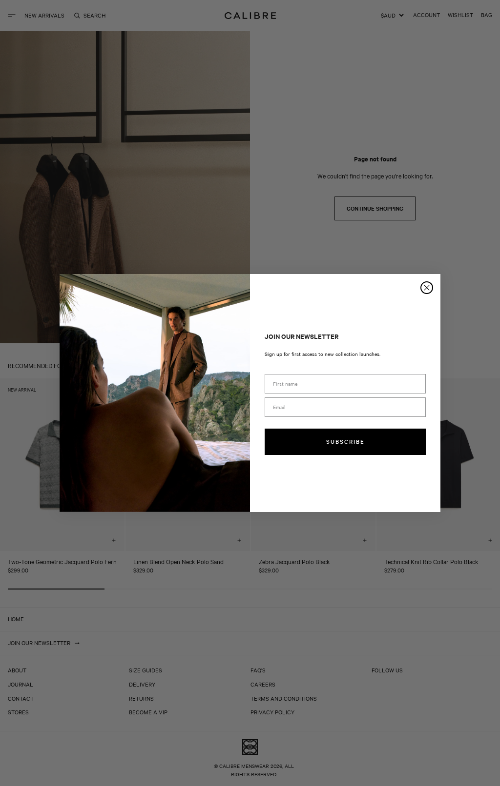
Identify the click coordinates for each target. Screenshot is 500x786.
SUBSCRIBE (345, 441)
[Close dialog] (427, 288)
